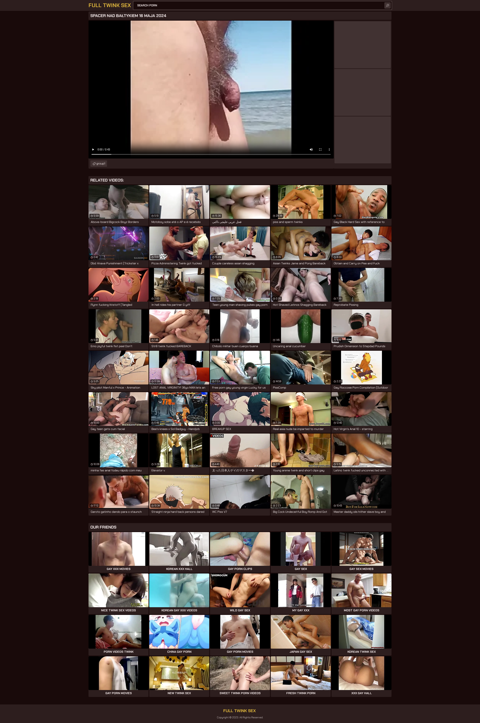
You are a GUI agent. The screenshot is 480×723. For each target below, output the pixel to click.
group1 (100, 163)
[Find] (387, 5)
